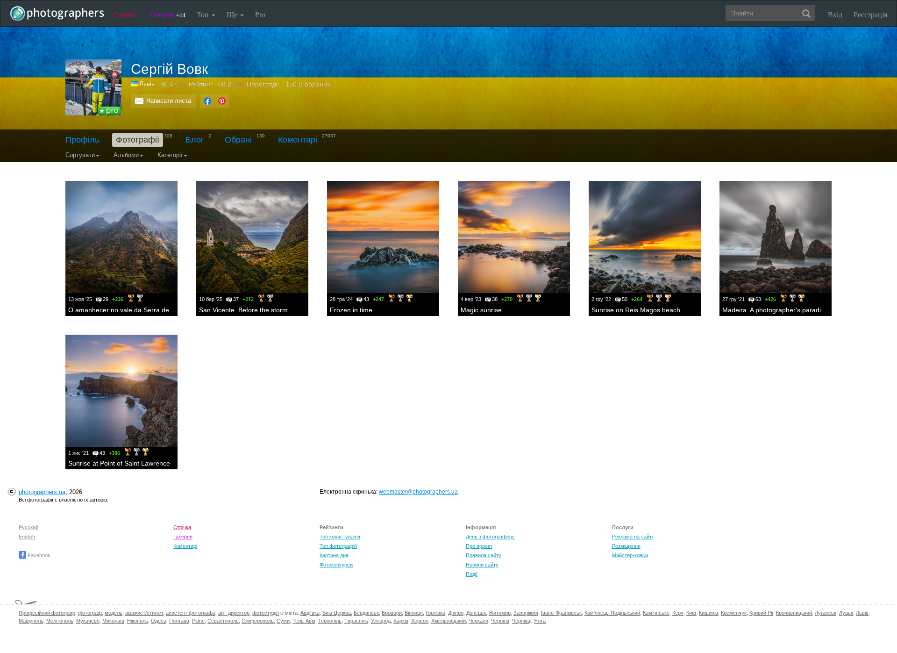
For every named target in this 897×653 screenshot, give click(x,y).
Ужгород (381, 621)
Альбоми (126, 154)
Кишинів (708, 613)
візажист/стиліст (144, 613)
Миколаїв (113, 621)
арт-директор (233, 613)
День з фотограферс (490, 536)
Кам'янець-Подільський (612, 613)
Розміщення (626, 546)
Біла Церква (336, 613)
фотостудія (265, 613)
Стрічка (125, 14)
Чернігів (500, 621)
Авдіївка (310, 613)
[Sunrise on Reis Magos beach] (645, 237)
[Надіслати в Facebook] (207, 101)
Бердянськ (366, 613)
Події (471, 574)
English (27, 536)
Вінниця (414, 613)
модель (113, 613)
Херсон (419, 621)
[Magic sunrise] (514, 237)
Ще (233, 14)
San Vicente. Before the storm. (244, 310)
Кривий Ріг (761, 613)
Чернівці (521, 621)
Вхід (835, 14)
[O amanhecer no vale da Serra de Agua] (121, 237)
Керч (677, 613)
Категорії (170, 154)
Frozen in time (351, 310)
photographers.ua (42, 491)
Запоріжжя (525, 613)
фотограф (90, 613)
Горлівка (435, 613)
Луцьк (846, 613)
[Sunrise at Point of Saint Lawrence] (121, 391)
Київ (691, 613)
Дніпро (455, 613)
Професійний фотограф (47, 613)
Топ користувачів (340, 536)
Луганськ (825, 613)
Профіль (82, 139)
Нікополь (137, 621)
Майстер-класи (630, 555)
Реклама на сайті (632, 536)
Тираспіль (356, 621)
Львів (862, 613)
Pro (260, 14)
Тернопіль (330, 621)
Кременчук (734, 613)
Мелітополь (59, 621)
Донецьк (476, 613)
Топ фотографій (338, 546)
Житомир (500, 613)
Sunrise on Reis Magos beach (635, 310)
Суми (283, 621)
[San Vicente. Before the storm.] (252, 237)
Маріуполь (31, 621)
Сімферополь (258, 621)
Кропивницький (794, 613)
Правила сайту (483, 555)
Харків (400, 621)
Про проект (479, 546)
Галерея (167, 14)
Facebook (38, 555)
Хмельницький (448, 621)
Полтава (179, 621)
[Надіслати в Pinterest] (222, 101)
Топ (204, 14)
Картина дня (334, 555)
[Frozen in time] (383, 237)
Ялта (540, 621)
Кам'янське (656, 613)
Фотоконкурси (336, 564)
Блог (194, 139)
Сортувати (80, 154)
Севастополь (223, 621)
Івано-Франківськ (561, 613)
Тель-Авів (303, 621)
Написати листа (168, 100)
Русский (28, 527)
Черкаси (478, 621)
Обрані (238, 139)
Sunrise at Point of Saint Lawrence (119, 463)
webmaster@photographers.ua (418, 491)
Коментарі (297, 139)
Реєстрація (870, 14)
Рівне (198, 621)
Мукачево (88, 621)
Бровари (392, 613)
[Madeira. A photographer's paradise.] (775, 237)
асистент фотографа (190, 613)
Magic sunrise (481, 310)
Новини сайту (482, 564)
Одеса (158, 621)
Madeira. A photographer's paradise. (776, 310)
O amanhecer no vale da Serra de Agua (127, 310)
